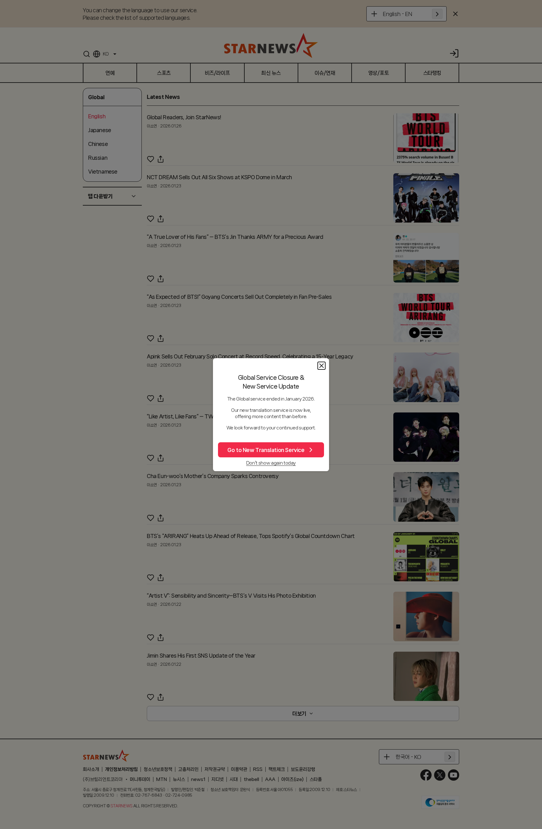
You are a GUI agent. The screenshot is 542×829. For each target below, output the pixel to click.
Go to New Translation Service (265, 450)
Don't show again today (271, 463)
